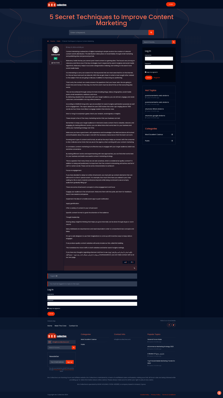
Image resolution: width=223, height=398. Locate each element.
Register (157, 77)
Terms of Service (69, 370)
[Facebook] (169, 325)
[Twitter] (174, 325)
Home (49, 326)
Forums (52, 41)
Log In (51, 314)
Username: (50, 294)
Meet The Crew (60, 326)
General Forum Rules (154, 339)
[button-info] (151, 32)
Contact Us (73, 326)
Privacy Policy (57, 370)
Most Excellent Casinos (154, 134)
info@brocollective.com (61, 342)
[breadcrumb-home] (48, 41)
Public (58, 41)
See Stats (56, 63)
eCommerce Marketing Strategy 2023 (160, 347)
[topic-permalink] (134, 268)
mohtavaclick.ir (105, 255)
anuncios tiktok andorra (154, 109)
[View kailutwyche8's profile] (55, 53)
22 (56, 276)
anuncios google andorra (155, 116)
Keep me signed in (54, 308)
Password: (50, 300)
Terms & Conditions (169, 395)
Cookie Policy (144, 395)
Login (171, 4)
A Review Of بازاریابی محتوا (155, 354)
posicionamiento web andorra (157, 95)
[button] (174, 42)
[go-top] (219, 393)
